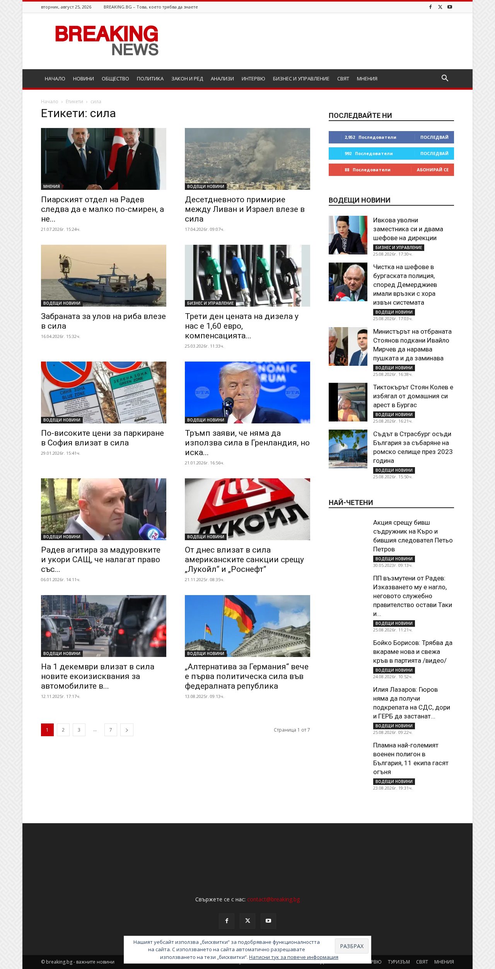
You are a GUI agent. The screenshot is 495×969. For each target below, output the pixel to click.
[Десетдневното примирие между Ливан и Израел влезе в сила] (247, 159)
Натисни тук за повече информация (293, 957)
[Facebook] (430, 7)
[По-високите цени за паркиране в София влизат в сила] (103, 392)
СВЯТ (343, 78)
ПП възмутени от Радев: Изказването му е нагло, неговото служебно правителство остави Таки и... (412, 596)
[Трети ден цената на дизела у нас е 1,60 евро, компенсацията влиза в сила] (247, 276)
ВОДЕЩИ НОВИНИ (205, 186)
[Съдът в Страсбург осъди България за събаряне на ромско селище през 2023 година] (348, 449)
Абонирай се (433, 169)
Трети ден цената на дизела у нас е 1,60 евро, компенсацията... (242, 326)
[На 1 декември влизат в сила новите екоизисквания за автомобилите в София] (103, 626)
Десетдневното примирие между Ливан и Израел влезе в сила (245, 209)
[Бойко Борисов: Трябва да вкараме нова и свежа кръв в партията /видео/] (348, 657)
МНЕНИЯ (367, 78)
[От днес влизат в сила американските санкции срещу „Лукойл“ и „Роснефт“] (247, 509)
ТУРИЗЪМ (399, 962)
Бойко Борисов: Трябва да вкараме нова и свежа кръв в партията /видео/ (412, 651)
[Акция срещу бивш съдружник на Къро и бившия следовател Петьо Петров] (348, 537)
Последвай (434, 137)
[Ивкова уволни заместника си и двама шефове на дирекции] (348, 235)
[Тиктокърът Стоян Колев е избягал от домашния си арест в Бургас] (348, 402)
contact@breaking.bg (273, 899)
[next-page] (126, 729)
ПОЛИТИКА (150, 78)
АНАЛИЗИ (222, 78)
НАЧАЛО (55, 78)
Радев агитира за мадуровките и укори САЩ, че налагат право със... (100, 559)
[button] (444, 79)
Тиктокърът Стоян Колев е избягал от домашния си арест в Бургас (413, 396)
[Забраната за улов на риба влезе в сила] (103, 276)
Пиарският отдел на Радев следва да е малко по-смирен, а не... (102, 209)
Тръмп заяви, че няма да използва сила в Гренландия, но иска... (247, 442)
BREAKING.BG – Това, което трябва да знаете (151, 7)
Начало (49, 101)
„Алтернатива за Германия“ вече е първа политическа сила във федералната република (247, 676)
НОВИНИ (83, 78)
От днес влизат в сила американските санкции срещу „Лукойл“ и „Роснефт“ (244, 559)
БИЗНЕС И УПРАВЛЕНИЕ (301, 78)
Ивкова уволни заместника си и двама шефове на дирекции (408, 229)
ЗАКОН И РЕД (187, 78)
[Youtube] (450, 7)
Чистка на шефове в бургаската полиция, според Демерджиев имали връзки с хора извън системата (405, 284)
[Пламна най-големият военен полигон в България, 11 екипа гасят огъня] (348, 760)
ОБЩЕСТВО (115, 78)
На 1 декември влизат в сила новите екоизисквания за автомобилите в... (97, 676)
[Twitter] (440, 7)
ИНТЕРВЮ (253, 78)
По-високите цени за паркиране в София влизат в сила (102, 437)
